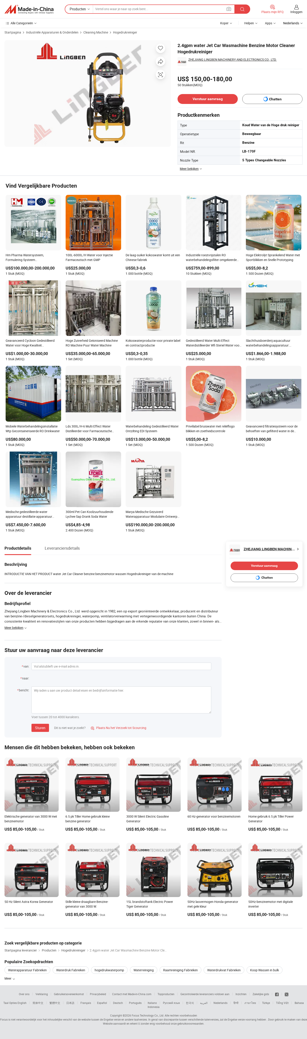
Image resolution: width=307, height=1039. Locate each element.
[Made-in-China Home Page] (28, 9)
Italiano (152, 1003)
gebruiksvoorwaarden (190, 1023)
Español (102, 1003)
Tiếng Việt (282, 1003)
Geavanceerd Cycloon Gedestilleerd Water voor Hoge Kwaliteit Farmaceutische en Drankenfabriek (30, 343)
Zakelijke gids (261, 994)
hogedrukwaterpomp (109, 970)
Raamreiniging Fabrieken (180, 970)
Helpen (249, 23)
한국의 (190, 1003)
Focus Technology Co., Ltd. (148, 1015)
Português (135, 1003)
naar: (25, 678)
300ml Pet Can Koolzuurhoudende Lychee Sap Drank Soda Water (89, 514)
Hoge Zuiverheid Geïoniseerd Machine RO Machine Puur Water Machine (92, 342)
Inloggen (296, 12)
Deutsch (118, 1003)
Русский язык (171, 1003)
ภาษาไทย (250, 1003)
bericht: (24, 690)
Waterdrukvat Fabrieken (224, 970)
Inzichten (241, 994)
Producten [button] (78, 9)
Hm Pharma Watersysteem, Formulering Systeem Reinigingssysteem (25, 258)
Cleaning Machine (95, 32)
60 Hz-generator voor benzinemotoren (213, 816)
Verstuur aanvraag (208, 99)
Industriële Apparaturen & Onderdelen (52, 32)
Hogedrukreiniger (125, 32)
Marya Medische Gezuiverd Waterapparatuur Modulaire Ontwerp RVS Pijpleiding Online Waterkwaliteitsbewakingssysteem (151, 515)
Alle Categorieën (22, 23)
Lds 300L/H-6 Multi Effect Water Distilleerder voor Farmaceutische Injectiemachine (89, 429)
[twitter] (286, 994)
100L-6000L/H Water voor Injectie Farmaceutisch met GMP (89, 257)
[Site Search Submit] (242, 9)
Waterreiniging (143, 970)
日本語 (70, 1003)
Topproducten (166, 994)
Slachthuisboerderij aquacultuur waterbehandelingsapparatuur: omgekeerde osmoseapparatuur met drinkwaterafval (271, 343)
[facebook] (277, 994)
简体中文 (38, 1003)
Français (85, 1003)
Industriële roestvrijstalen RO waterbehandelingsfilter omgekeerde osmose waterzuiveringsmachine (211, 258)
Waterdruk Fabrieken (70, 970)
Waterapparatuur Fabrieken (27, 970)
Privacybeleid (98, 994)
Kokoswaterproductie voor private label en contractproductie (153, 342)
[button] (229, 9)
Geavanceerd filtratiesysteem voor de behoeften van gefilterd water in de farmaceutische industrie (272, 429)
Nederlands (220, 1003)
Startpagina (12, 32)
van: (26, 666)
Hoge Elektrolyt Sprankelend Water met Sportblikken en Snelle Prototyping (273, 257)
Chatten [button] (275, 99)
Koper (224, 23)
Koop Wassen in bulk (264, 970)
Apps (268, 23)
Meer (8, 978)
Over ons (24, 994)
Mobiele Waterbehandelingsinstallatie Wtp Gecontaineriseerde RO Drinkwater (33, 428)
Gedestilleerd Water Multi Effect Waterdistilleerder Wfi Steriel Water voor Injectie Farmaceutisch (213, 343)
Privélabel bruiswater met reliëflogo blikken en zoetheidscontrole (210, 428)
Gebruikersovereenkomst (69, 994)
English (22, 1003)
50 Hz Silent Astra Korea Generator (28, 902)
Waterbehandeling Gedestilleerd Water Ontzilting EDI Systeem (152, 428)
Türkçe (266, 1003)
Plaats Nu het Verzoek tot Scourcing (118, 728)
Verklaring (42, 994)
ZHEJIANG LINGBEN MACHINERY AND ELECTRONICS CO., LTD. (232, 59)
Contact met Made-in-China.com (131, 994)
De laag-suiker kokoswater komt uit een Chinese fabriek (153, 257)
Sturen (40, 727)
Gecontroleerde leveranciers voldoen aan (204, 994)
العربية (203, 1003)
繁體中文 (54, 1003)
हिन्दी (236, 1003)
